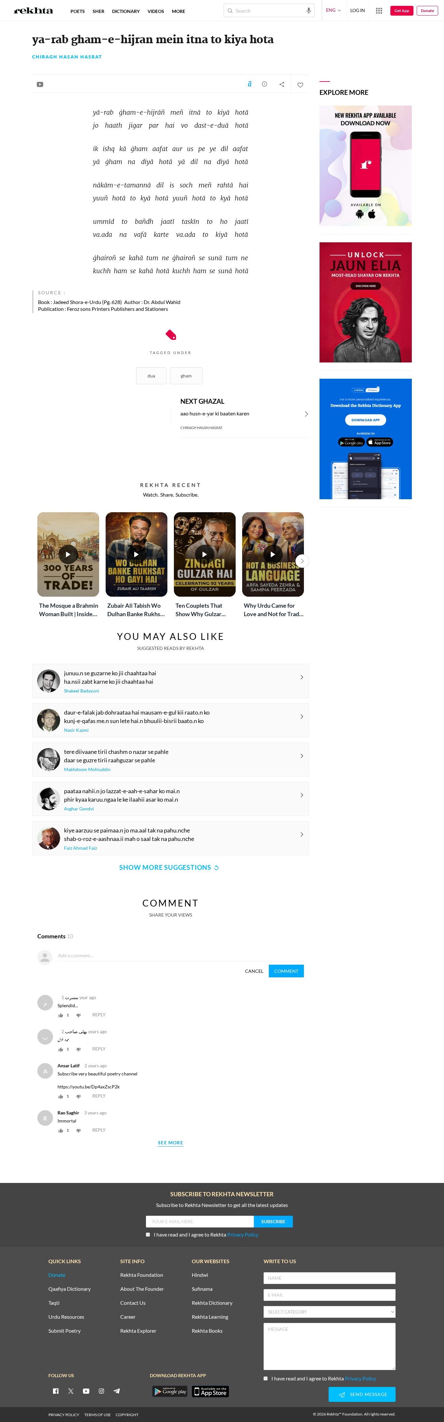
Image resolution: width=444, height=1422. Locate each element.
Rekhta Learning (210, 1317)
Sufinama (202, 1289)
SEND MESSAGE (368, 1394)
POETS (78, 11)
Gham (186, 375)
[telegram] (116, 1391)
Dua (151, 375)
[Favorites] (300, 84)
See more (170, 1142)
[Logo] (33, 11)
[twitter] (71, 1391)
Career (128, 1317)
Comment (286, 971)
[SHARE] (282, 84)
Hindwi (200, 1275)
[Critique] (264, 83)
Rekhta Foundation (141, 1275)
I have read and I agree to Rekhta (206, 1234)
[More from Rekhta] (379, 10)
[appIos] (210, 1391)
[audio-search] (309, 10)
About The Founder (142, 1289)
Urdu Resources (66, 1317)
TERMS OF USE (97, 1414)
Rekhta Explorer (138, 1331)
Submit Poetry (64, 1331)
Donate (427, 10)
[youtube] (86, 1391)
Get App (402, 10)
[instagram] (101, 1391)
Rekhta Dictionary (212, 1303)
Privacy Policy (242, 1234)
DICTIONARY (126, 11)
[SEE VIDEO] (40, 84)
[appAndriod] (169, 1391)
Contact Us (133, 1303)
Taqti (53, 1303)
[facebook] (55, 1391)
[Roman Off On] (249, 83)
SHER (98, 11)
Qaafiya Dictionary (69, 1289)
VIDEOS (156, 11)
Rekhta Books (207, 1331)
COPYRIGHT (127, 1414)
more (178, 11)
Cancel (254, 971)
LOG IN (357, 10)
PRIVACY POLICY (63, 1414)
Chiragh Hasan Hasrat (67, 57)
